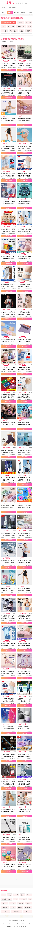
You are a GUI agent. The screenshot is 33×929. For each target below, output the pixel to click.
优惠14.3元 (23, 484)
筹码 (29, 27)
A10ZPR (13, 907)
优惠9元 (23, 153)
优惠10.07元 (7, 595)
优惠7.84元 (23, 871)
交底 (9, 895)
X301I (3, 895)
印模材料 (16, 911)
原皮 (5, 911)
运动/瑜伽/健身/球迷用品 (8, 23)
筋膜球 (28, 31)
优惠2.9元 (23, 816)
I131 (16, 899)
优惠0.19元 (23, 70)
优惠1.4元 (23, 788)
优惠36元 (8, 678)
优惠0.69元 (7, 235)
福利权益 (23, 12)
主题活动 (16, 12)
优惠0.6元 (7, 401)
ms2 (30, 899)
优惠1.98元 (23, 622)
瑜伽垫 (20, 23)
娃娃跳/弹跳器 (21, 27)
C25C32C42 (28, 907)
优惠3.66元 (7, 761)
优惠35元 (8, 733)
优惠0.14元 (7, 263)
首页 (3, 12)
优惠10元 (24, 318)
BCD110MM (5, 907)
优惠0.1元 (23, 180)
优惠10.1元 (7, 843)
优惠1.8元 (23, 512)
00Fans (4, 903)
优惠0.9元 (23, 291)
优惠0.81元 (7, 97)
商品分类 (10, 12)
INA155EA (22, 899)
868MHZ (20, 903)
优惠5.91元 (7, 180)
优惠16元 (24, 650)
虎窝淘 (10, 2)
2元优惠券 (7, 539)
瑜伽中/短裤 (13, 31)
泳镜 (3, 27)
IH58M (12, 903)
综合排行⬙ (4, 42)
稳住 (22, 895)
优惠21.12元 (23, 374)
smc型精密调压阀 (6, 899)
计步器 (4, 31)
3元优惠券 (23, 456)
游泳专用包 (11, 27)
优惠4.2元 (23, 208)
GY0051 (29, 895)
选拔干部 (20, 907)
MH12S (16, 895)
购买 (24, 97)
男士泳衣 (28, 23)
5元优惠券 (7, 291)
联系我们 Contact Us (21, 926)
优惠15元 (24, 235)
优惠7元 (23, 346)
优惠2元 (7, 208)
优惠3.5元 (23, 263)
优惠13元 (8, 484)
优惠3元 (7, 650)
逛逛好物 (29, 12)
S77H (27, 911)
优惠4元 (7, 70)
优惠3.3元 (23, 401)
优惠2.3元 (23, 733)
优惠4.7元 (23, 539)
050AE (28, 903)
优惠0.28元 (23, 678)
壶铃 (22, 31)
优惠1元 (7, 622)
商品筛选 (11, 42)
